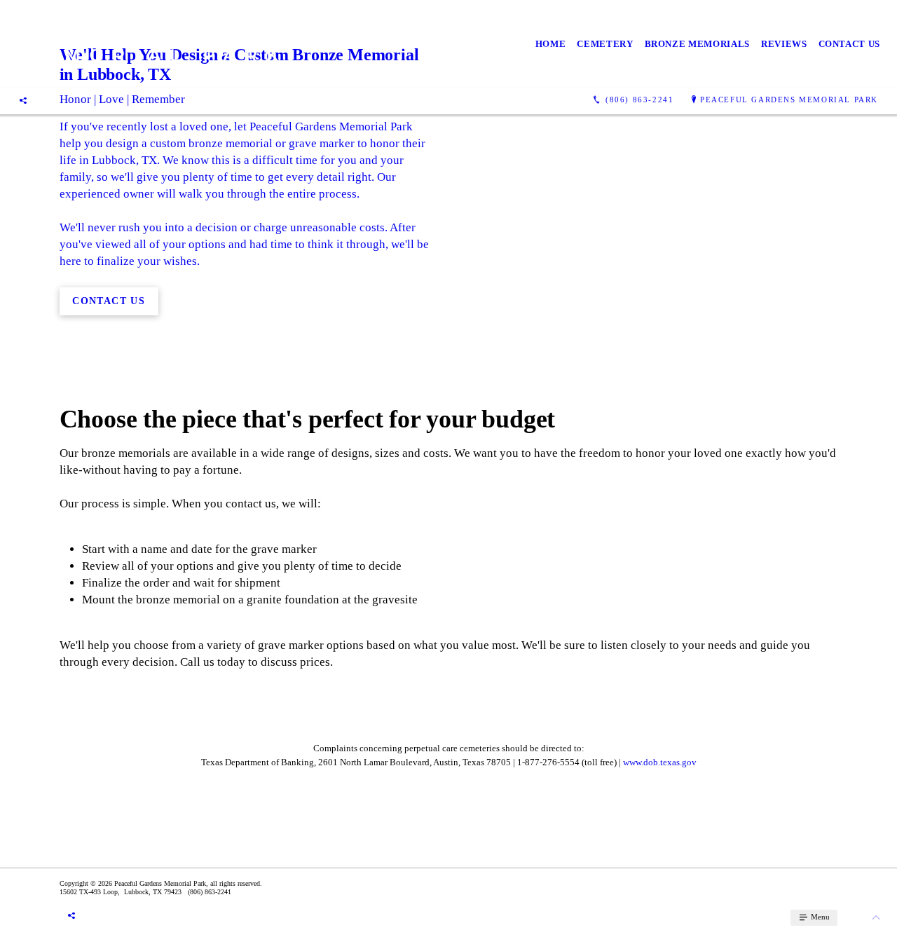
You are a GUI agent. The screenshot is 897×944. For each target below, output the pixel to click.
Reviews (784, 44)
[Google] (23, 100)
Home (550, 44)
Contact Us (850, 44)
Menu (819, 916)
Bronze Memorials (697, 44)
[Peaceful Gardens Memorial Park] (149, 43)
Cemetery (605, 44)
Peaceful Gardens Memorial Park (789, 99)
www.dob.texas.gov (660, 762)
